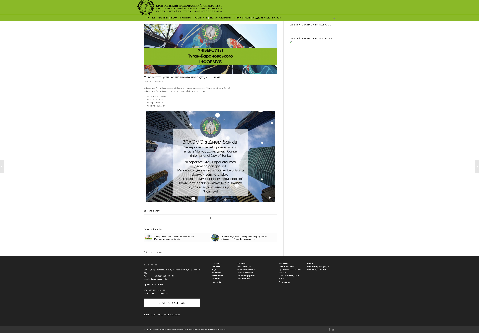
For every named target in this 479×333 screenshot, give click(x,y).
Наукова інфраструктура (318, 266)
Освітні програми (286, 266)
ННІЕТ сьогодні (244, 266)
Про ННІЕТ (217, 263)
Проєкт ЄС (216, 282)
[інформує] (210, 49)
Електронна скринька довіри (162, 314)
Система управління (245, 272)
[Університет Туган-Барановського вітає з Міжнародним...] (477, 166)
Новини (158, 81)
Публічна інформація (246, 275)
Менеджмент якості (246, 269)
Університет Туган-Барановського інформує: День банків (182, 77)
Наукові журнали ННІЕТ (318, 269)
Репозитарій (217, 275)
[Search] (333, 18)
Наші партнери (243, 278)
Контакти (216, 278)
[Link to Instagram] (333, 329)
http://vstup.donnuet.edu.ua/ (156, 293)
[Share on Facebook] (210, 218)
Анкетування (284, 282)
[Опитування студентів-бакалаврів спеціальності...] (2, 166)
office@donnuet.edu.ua (159, 279)
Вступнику (216, 272)
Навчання (216, 266)
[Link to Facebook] (329, 329)
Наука (214, 269)
